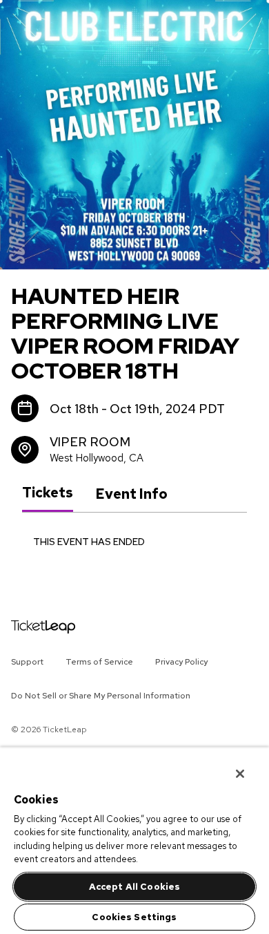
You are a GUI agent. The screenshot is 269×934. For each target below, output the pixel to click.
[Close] (230, 765)
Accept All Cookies (134, 887)
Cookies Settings (134, 917)
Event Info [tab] (131, 494)
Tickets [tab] (47, 493)
